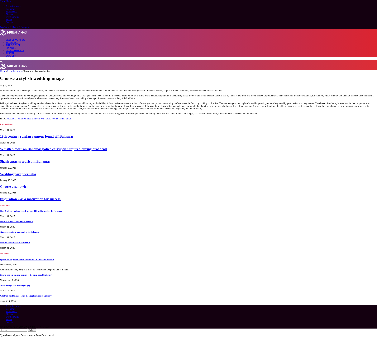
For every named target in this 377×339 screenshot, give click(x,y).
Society (9, 22)
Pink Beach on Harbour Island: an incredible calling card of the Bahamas (30, 211)
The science (11, 11)
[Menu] (1, 61)
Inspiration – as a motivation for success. (30, 199)
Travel (9, 19)
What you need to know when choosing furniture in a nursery (26, 296)
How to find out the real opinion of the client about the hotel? (26, 275)
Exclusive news (13, 6)
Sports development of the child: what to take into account (27, 259)
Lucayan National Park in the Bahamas (16, 221)
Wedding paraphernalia (18, 174)
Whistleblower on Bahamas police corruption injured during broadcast (53, 149)
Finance (9, 14)
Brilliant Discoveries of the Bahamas (15, 242)
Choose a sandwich (14, 186)
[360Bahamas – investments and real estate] (13, 35)
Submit (32, 330)
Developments (12, 17)
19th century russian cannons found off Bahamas (36, 136)
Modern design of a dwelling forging (15, 285)
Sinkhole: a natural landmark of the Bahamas (19, 232)
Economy (10, 9)
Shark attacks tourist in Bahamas (25, 161)
